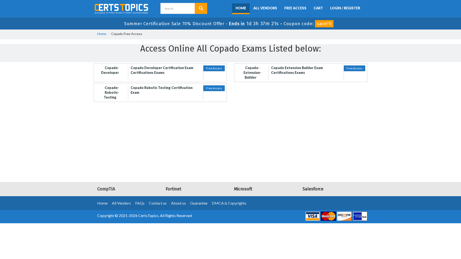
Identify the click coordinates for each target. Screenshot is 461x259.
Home (241, 8)
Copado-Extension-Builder (252, 72)
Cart (318, 8)
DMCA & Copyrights (229, 203)
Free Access (295, 8)
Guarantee (198, 203)
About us (178, 203)
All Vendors (265, 8)
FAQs (140, 203)
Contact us (158, 203)
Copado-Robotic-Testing (111, 92)
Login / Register (345, 8)
